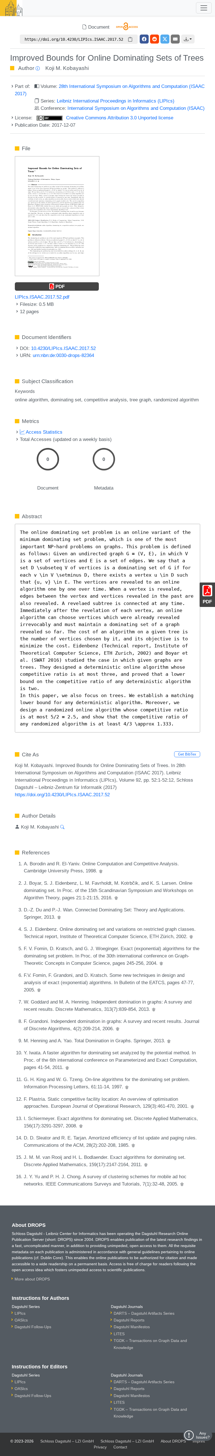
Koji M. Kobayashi (67, 68)
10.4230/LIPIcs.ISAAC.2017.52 (63, 348)
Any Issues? (203, 1435)
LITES (119, 1334)
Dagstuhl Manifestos (132, 1327)
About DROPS (173, 1441)
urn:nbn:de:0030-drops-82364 (63, 355)
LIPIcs (20, 1313)
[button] (188, 39)
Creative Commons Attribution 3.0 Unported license (119, 117)
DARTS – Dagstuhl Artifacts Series (144, 1313)
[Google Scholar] (101, 870)
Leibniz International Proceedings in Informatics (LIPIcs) (115, 101)
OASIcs (21, 1320)
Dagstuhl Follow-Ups (33, 1327)
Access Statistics (43, 432)
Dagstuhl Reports (129, 1320)
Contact (120, 1447)
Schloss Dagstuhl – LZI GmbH (67, 1441)
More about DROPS (32, 1279)
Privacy (100, 1447)
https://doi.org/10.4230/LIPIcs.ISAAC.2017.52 (62, 794)
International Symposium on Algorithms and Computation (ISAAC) (136, 108)
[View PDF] (57, 216)
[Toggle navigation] (204, 7)
